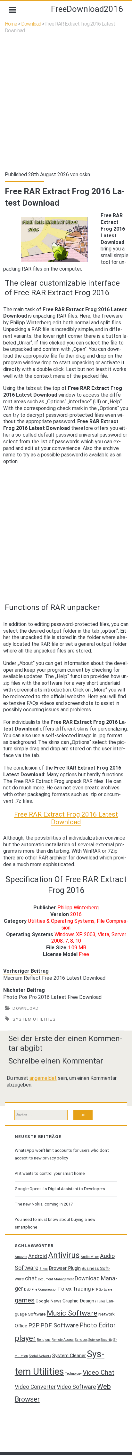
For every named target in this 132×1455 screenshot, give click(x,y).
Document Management (56, 1279)
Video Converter (35, 1387)
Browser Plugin (65, 1268)
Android (37, 1256)
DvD (27, 1289)
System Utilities (34, 1019)
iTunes (100, 1301)
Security (106, 1340)
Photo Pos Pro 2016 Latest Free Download (52, 997)
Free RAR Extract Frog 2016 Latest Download (66, 818)
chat (31, 1278)
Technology (73, 1374)
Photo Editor (97, 1325)
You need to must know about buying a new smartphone (55, 1223)
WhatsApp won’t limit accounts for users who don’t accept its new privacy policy (62, 1154)
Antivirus (64, 1255)
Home (11, 24)
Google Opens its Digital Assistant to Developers (60, 1188)
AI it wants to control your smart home (50, 1173)
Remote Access (63, 1340)
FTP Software (102, 1289)
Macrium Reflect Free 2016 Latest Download (54, 978)
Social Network (40, 1356)
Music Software (72, 1313)
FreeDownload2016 (87, 9)
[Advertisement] (66, 103)
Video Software (76, 1387)
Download (31, 24)
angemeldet (43, 1078)
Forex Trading (74, 1289)
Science (94, 1340)
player (25, 1338)
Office (21, 1326)
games (25, 1300)
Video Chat (98, 1372)
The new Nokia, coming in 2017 (44, 1204)
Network (106, 1314)
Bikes (43, 1269)
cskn (84, 174)
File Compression (44, 1289)
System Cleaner (69, 1355)
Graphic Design (78, 1301)
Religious (44, 1340)
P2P (33, 1325)
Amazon (21, 1257)
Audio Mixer (90, 1257)
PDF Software (59, 1325)
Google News (49, 1301)
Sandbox (81, 1340)
